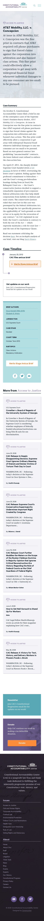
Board (5, 853)
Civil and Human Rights (11, 808)
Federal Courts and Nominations (15, 820)
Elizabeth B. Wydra (13, 313)
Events (5, 869)
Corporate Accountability (12, 811)
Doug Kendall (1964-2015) (15, 311)
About (6, 839)
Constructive (26, 910)
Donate (22, 742)
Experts (6, 872)
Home (5, 844)
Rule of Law (7, 830)
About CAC (7, 847)
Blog (4, 866)
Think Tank (7, 859)
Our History (7, 875)
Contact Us (7, 887)
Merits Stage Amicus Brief (21, 363)
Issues (6, 800)
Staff (4, 850)
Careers (6, 884)
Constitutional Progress (11, 878)
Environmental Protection (12, 817)
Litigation (6, 856)
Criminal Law (7, 814)
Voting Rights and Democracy (14, 833)
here (13, 237)
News (5, 863)
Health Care (7, 823)
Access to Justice (29, 390)
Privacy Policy (8, 881)
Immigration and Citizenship (13, 826)
